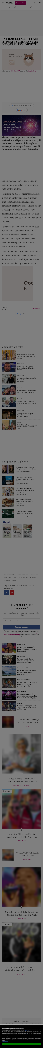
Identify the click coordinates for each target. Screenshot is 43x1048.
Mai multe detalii (27, 1030)
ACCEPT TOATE (21, 1043)
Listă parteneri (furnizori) (5, 1041)
